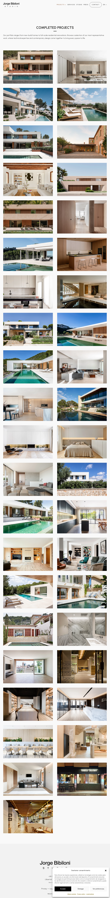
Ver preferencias (98, 889)
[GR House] (28, 142)
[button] (106, 870)
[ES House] (28, 104)
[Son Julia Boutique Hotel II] (28, 779)
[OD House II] (28, 179)
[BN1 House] (82, 329)
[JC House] (28, 254)
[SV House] (82, 291)
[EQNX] (28, 666)
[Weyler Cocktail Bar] (28, 816)
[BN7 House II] (82, 67)
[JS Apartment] (82, 554)
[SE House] (82, 404)
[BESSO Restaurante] (82, 666)
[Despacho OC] (82, 704)
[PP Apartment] (28, 479)
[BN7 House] (28, 67)
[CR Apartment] (28, 554)
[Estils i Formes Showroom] (28, 704)
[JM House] (82, 479)
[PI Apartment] (82, 366)
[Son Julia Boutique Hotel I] (82, 741)
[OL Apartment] (82, 217)
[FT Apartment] (28, 291)
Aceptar (63, 889)
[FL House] (28, 329)
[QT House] (82, 516)
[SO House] (28, 629)
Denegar (81, 889)
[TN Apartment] (28, 404)
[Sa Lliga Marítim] (28, 741)
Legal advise (90, 894)
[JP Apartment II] (82, 441)
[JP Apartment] (28, 441)
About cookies (71, 894)
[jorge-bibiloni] (11, 3)
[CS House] (28, 516)
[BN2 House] (28, 366)
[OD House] (82, 142)
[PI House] (28, 217)
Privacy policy (81, 894)
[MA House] (82, 179)
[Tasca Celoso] (82, 779)
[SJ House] (82, 629)
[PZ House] (82, 254)
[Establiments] (82, 104)
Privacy (44, 889)
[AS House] (28, 591)
